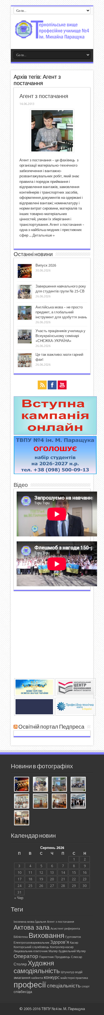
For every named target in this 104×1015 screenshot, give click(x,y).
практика (81, 978)
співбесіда (23, 991)
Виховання (46, 935)
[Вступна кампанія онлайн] (55, 433)
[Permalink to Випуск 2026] (24, 277)
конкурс (52, 977)
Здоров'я (59, 942)
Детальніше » (43, 235)
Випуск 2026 (45, 265)
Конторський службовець (31, 947)
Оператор (26, 956)
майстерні (67, 978)
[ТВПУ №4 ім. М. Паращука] (52, 35)
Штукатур (67, 972)
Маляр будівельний (62, 951)
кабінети (37, 978)
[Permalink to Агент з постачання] (52, 151)
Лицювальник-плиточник (31, 951)
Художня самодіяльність (37, 967)
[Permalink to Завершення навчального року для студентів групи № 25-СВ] (24, 298)
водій (78, 972)
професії (30, 984)
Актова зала (32, 927)
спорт (86, 986)
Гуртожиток (73, 937)
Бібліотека (21, 937)
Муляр (81, 951)
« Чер (18, 898)
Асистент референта (65, 928)
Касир (74, 943)
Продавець (62, 957)
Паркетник (46, 957)
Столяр (20, 964)
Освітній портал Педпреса (51, 727)
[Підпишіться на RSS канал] (15, 727)
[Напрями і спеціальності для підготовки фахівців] (55, 473)
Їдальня (40, 922)
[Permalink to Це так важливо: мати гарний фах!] (24, 366)
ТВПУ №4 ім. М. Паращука (63, 1009)
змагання (22, 977)
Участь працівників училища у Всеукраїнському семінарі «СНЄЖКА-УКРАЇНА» (60, 336)
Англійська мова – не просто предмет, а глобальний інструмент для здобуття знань (61, 312)
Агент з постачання (43, 96)
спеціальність (64, 986)
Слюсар (76, 957)
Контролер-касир (61, 947)
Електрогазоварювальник (31, 943)
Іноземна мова (24, 922)
